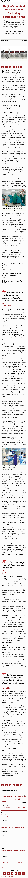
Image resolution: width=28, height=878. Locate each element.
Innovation (9, 850)
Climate (2, 837)
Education (7, 827)
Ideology (20, 814)
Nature (11, 837)
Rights (22, 827)
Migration (17, 827)
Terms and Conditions (11, 865)
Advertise (8, 862)
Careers (14, 862)
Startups (3, 852)
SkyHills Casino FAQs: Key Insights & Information (11, 274)
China (2, 814)
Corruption (15, 850)
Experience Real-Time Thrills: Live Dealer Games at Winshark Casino (13, 266)
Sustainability (22, 850)
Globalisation (7, 814)
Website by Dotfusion (6, 867)
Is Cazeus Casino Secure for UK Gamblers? (12, 282)
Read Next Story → (21, 807)
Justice (2, 816)
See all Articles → (4, 820)
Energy (7, 837)
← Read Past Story (6, 807)
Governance (14, 814)
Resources (21, 837)
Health (12, 827)
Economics (3, 850)
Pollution (16, 837)
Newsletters (19, 862)
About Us (3, 862)
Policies (2, 865)
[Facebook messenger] (21, 67)
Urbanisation (4, 840)
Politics (7, 816)
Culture (2, 827)
